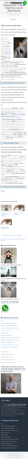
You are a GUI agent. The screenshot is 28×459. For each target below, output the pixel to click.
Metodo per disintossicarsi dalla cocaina (10, 337)
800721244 (11, 354)
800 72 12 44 (8, 53)
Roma (21, 67)
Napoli (24, 404)
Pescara (17, 67)
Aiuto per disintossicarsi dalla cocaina (10, 328)
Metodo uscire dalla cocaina (7, 342)
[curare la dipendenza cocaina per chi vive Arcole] (8, 267)
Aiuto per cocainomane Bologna (8, 325)
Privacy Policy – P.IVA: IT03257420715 (14, 457)
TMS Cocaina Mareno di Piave (10, 299)
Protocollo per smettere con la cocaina (10, 344)
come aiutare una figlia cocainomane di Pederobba (6, 214)
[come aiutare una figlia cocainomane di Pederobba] (6, 208)
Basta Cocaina (4, 332)
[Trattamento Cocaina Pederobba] (18, 208)
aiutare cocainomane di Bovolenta (11, 265)
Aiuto (2, 320)
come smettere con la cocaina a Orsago (11, 235)
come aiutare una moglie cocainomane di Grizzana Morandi (13, 239)
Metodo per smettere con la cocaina (9, 340)
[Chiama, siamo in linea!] (25, 3)
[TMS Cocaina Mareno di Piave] (8, 282)
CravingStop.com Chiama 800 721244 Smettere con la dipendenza (14, 6)
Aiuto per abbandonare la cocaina (9, 323)
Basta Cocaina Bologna (6, 335)
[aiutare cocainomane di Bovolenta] (8, 248)
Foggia (24, 67)
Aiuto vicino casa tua (6, 330)
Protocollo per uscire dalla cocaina (9, 347)
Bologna (17, 69)
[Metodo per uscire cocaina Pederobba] (6, 222)
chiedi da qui (9, 357)
